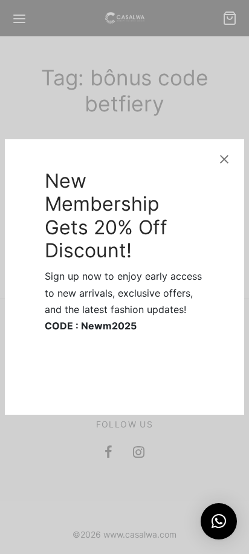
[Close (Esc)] (224, 159)
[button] (219, 521)
